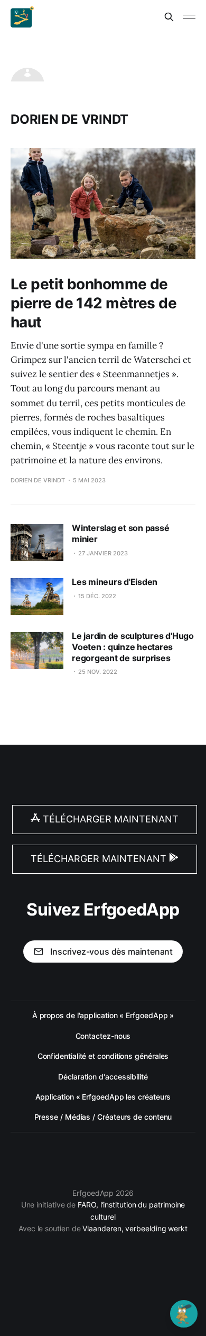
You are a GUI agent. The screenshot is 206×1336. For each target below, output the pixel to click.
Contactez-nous (103, 1035)
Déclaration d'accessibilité (103, 1076)
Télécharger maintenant (109, 819)
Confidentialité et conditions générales (103, 1055)
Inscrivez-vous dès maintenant (111, 951)
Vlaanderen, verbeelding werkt (135, 1228)
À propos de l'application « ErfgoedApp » (103, 1015)
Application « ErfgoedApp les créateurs (103, 1096)
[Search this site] (169, 17)
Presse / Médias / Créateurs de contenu (103, 1116)
